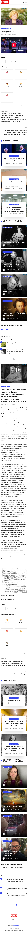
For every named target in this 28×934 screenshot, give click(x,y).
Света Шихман (13, 703)
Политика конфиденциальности (14, 930)
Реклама (17, 928)
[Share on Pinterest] (11, 608)
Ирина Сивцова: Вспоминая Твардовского (12, 290)
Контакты (11, 928)
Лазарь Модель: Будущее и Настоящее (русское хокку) (17, 889)
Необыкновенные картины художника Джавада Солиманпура (12, 853)
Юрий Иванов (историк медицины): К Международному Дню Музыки (16, 880)
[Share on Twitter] (7, 608)
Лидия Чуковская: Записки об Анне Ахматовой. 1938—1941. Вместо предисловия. (15, 351)
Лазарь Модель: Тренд (12, 343)
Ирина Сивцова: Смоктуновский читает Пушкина (14, 315)
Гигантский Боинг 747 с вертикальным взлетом (12, 340)
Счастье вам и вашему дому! (13, 806)
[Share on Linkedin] (15, 608)
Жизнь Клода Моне (14, 700)
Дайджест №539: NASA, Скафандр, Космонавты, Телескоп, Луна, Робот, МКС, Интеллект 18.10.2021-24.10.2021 (13, 663)
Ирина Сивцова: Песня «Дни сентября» (14, 160)
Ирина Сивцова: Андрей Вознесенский (11, 266)
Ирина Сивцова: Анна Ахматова (13, 242)
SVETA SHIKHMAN (5, 386)
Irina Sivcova (13, 163)
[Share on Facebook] (2, 608)
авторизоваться (5, 329)
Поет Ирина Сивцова (20, 674)
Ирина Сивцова (6, 28)
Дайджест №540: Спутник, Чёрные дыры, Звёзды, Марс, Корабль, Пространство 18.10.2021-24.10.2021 (15, 132)
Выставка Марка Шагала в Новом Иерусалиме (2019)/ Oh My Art (14, 724)
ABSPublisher (16, 925)
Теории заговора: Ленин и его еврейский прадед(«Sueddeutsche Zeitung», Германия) (17, 895)
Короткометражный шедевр (12, 782)
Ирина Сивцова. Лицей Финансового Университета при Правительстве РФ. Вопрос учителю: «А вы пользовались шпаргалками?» (14, 184)
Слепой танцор (8, 831)
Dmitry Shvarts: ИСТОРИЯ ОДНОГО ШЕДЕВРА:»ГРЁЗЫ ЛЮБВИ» (14, 749)
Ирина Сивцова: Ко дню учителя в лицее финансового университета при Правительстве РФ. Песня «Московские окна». (14, 209)
